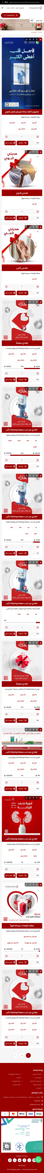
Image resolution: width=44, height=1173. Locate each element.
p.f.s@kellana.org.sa (35, 1104)
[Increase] (38, 136)
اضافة (21, 143)
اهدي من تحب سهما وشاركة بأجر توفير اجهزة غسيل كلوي (22, 430)
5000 (35, 447)
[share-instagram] (30, 39)
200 (11, 527)
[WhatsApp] (10, 1160)
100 (28, 440)
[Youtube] (19, 1160)
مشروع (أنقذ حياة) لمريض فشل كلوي (22, 112)
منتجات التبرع (37, 1074)
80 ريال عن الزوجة (31, 943)
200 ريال (34, 129)
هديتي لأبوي (22, 193)
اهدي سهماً (22, 684)
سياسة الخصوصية (14, 1074)
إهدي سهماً (22, 343)
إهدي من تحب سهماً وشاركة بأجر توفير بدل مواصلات (22, 752)
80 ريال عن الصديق (30, 936)
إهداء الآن (8, 143)
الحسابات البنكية (35, 1081)
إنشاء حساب (10, 8)
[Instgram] (34, 1160)
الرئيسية (40, 32)
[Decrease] (6, 136)
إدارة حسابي (17, 1085)
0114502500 (37, 1101)
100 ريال (12, 122)
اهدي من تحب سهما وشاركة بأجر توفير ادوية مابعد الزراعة (22, 839)
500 (19, 440)
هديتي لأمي (22, 268)
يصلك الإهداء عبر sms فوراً (22, 925)
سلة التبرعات (16, 1081)
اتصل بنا (38, 1088)
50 (36, 440)
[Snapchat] (14, 1160)
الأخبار (19, 1078)
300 (35, 533)
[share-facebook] (33, 39)
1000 (10, 440)
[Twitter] (29, 1160)
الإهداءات (38, 1078)
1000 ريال (21, 129)
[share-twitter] (37, 39)
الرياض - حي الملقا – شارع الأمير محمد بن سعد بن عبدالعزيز (21, 1097)
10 (36, 527)
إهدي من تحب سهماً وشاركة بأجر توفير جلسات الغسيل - (22, 1012)
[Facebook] (24, 1160)
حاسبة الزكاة (37, 1085)
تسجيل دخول (20, 8)
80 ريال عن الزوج (13, 943)
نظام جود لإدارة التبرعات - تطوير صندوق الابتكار (22, 1169)
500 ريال (11, 354)
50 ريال (23, 122)
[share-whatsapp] (26, 39)
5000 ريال (20, 360)
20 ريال (34, 122)
